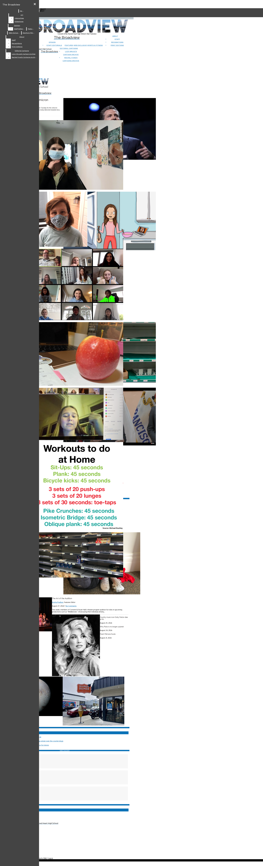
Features (69, 45)
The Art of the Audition (62, 598)
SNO (45, 858)
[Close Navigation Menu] (34, 4)
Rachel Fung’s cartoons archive (24, 57)
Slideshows (19, 22)
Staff (117, 39)
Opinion (52, 42)
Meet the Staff (65, 750)
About (115, 36)
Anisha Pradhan (57, 602)
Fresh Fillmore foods (108, 634)
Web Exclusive (80, 45)
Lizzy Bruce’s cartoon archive (23, 54)
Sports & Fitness (95, 45)
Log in (50, 858)
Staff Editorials (54, 45)
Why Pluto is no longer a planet (112, 627)
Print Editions (117, 45)
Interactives (19, 18)
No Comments (71, 606)
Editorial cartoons (69, 48)
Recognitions (117, 42)
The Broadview (11, 4)
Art (22, 15)
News (22, 11)
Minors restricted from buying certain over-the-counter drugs (40, 741)
